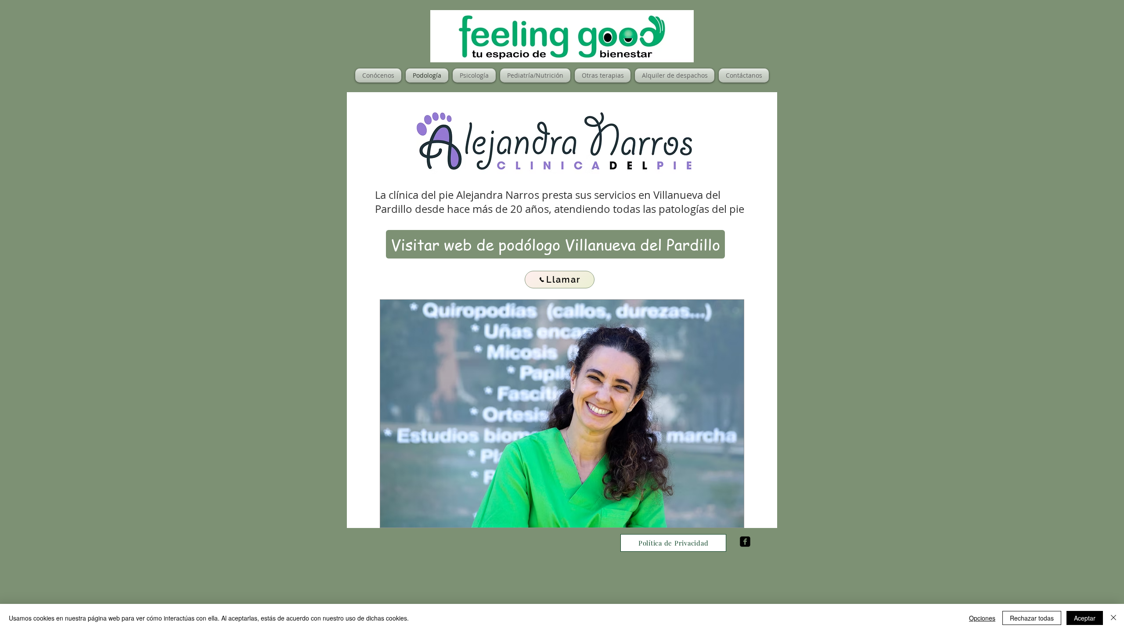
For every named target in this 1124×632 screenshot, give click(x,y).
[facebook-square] (745, 541)
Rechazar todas (1032, 618)
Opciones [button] (982, 618)
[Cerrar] (1113, 618)
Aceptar (1084, 618)
